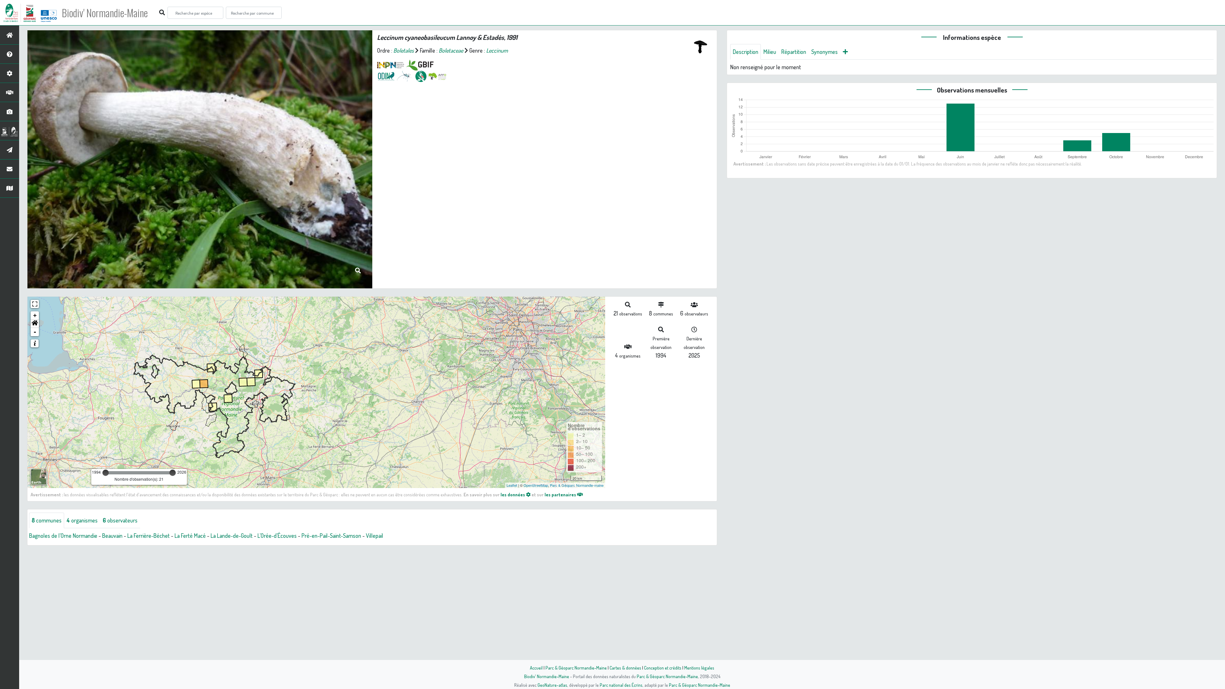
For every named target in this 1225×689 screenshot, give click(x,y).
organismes (82, 520)
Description (745, 51)
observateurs (120, 520)
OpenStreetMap (535, 485)
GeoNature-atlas (552, 685)
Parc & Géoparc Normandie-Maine (576, 667)
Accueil (536, 667)
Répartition (793, 51)
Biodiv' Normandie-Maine (105, 12)
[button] (35, 324)
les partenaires (561, 494)
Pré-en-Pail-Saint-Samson (331, 535)
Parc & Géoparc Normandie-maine (577, 485)
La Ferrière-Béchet (148, 535)
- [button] (35, 332)
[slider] (105, 473)
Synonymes (824, 51)
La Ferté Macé (190, 535)
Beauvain (112, 535)
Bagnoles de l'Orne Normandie (63, 535)
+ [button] (35, 315)
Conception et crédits (662, 667)
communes (47, 520)
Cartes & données (625, 667)
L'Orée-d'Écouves (277, 535)
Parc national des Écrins (621, 685)
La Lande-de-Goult (232, 535)
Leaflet (512, 485)
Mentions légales (699, 667)
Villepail (374, 535)
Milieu (769, 51)
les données (513, 494)
